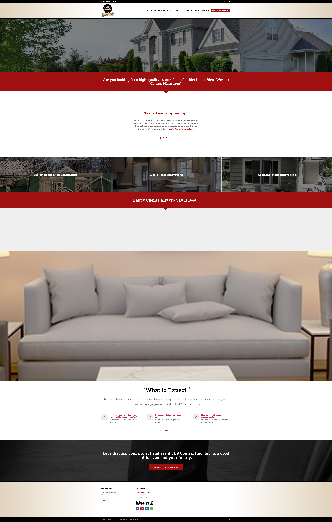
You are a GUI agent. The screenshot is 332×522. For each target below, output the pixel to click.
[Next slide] (227, 220)
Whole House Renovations (166, 174)
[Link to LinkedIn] (229, 1)
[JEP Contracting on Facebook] (137, 508)
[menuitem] (147, 10)
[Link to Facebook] (224, 1)
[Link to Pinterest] (227, 1)
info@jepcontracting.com (110, 503)
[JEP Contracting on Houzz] (151, 508)
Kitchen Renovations (143, 492)
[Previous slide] (105, 220)
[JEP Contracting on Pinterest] (142, 508)
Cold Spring (142, 519)
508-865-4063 (106, 501)
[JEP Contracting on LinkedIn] (147, 508)
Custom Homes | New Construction (55, 174)
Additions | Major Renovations (277, 174)
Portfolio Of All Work (143, 497)
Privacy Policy (122, 519)
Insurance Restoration (143, 495)
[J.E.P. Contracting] (107, 10)
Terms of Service (129, 519)
